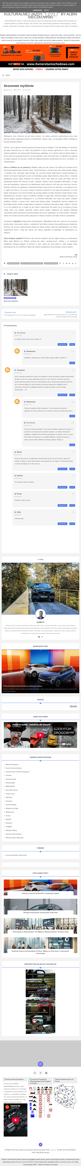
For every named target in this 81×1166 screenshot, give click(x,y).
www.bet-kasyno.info (67, 1162)
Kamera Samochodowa (14, 768)
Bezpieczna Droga (12, 808)
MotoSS (8, 819)
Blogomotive (10, 812)
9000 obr (9, 797)
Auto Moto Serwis (12, 790)
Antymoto (9, 801)
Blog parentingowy (12, 764)
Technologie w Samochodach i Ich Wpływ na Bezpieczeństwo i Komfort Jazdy (41, 932)
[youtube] (39, 637)
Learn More (37, 10)
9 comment (27, 90)
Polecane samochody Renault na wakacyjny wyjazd (22, 686)
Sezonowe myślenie (11, 301)
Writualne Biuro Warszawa (14, 838)
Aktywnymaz (30, 351)
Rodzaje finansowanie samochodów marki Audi (41, 912)
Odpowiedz (62, 344)
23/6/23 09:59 (17, 514)
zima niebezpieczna (51, 263)
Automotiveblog (11, 804)
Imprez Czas (10, 794)
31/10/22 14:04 (18, 478)
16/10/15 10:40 (27, 425)
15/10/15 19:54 (27, 404)
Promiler (8, 775)
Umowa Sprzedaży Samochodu (16, 855)
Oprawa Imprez (11, 779)
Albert (19, 512)
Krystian (20, 475)
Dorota (19, 494)
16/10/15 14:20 (18, 454)
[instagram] (35, 1073)
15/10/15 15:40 (18, 372)
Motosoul (9, 823)
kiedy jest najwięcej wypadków (32, 263)
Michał (19, 452)
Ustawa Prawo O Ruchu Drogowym (17, 772)
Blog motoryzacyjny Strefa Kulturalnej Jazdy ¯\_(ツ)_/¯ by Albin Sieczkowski (40, 14)
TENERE (9, 826)
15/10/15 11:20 (18, 335)
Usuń (72, 344)
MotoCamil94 (10, 783)
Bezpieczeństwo (13, 263)
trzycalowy (21, 370)
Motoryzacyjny (44, 1152)
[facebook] (42, 637)
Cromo (8, 816)
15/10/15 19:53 (27, 354)
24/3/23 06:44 (17, 496)
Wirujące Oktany (11, 830)
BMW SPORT (10, 786)
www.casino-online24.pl (26, 1162)
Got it (46, 10)
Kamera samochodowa (14, 834)
